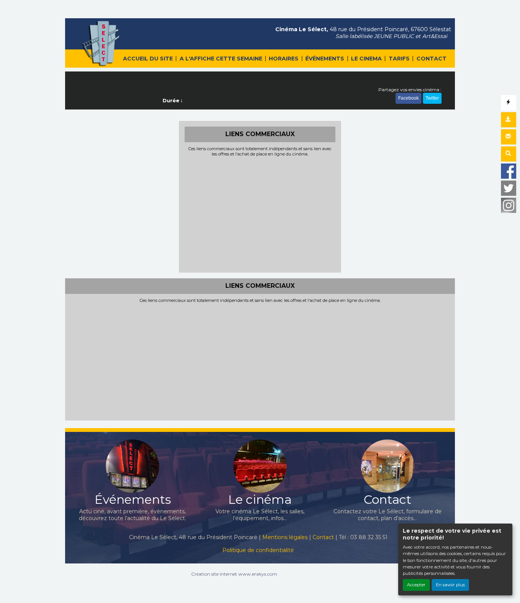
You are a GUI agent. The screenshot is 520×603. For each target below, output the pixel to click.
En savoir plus (450, 584)
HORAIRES (283, 58)
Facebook (408, 98)
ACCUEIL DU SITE (148, 58)
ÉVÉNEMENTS (324, 58)
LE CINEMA (366, 58)
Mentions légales (285, 537)
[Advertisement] (260, 213)
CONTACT (431, 58)
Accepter (416, 584)
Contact (323, 537)
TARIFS (399, 58)
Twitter (432, 98)
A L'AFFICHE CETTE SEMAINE (221, 58)
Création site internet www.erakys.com (234, 574)
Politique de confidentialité (258, 550)
